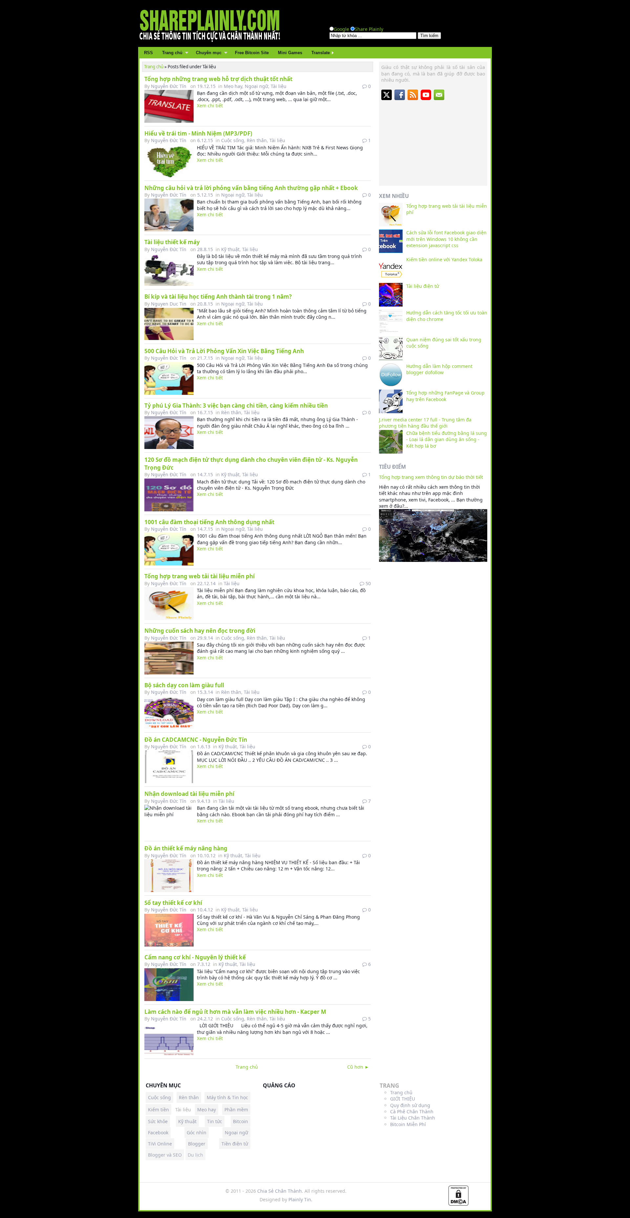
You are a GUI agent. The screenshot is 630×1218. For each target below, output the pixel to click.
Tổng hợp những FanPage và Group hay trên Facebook (445, 396)
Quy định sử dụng (410, 1105)
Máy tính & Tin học (227, 1097)
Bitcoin (240, 1121)
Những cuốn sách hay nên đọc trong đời (199, 630)
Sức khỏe (158, 1121)
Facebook (158, 1132)
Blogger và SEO (165, 1155)
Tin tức (214, 1121)
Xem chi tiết (210, 105)
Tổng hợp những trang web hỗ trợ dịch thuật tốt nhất (218, 79)
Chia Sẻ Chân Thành (279, 1191)
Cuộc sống (232, 140)
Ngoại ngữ (256, 86)
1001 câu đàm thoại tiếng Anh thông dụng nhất (209, 522)
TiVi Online (160, 1144)
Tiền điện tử (234, 1144)
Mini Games (290, 52)
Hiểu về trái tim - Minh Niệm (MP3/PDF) (198, 133)
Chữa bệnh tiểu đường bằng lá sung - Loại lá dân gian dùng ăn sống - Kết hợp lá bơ (446, 439)
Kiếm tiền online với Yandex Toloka (444, 259)
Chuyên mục (208, 52)
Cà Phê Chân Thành (411, 1111)
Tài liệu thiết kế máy (172, 242)
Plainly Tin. (300, 1199)
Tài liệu (278, 86)
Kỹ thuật (230, 249)
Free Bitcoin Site (252, 52)
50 (367, 583)
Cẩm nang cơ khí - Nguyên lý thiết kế (195, 957)
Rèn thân (257, 140)
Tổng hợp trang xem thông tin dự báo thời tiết (431, 477)
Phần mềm (236, 1109)
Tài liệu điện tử (422, 286)
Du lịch (195, 1155)
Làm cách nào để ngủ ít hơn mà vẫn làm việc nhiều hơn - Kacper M (235, 1011)
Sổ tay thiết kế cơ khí (173, 903)
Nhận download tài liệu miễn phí (189, 794)
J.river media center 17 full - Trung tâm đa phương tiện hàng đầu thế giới (425, 423)
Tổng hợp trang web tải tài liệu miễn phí (199, 576)
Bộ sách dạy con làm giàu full (184, 685)
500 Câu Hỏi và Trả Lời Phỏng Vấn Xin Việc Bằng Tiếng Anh (224, 351)
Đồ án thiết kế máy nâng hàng (185, 848)
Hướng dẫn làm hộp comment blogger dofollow (439, 369)
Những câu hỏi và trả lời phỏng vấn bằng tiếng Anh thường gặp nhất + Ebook (251, 188)
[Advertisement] (433, 142)
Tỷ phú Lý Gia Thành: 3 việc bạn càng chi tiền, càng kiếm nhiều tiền (236, 405)
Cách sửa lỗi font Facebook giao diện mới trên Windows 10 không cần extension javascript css (446, 238)
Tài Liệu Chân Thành (412, 1118)
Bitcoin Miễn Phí (408, 1124)
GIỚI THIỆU (402, 1099)
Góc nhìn (196, 1132)
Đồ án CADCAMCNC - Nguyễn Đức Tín (195, 739)
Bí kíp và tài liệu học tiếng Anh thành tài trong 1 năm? (218, 296)
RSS (148, 52)
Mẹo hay (233, 86)
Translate (320, 52)
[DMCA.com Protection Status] (458, 1204)
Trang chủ (172, 52)
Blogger (196, 1144)
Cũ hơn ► (358, 1067)
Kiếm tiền (158, 1109)
